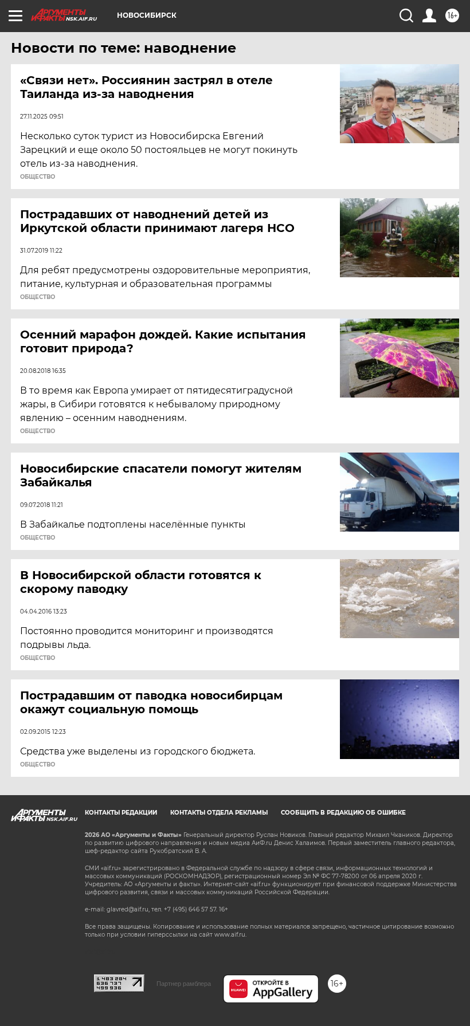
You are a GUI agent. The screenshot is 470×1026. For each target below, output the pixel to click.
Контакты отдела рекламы (219, 812)
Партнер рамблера (183, 983)
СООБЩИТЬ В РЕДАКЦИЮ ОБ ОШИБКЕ (343, 812)
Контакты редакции (121, 812)
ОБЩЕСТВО (37, 177)
